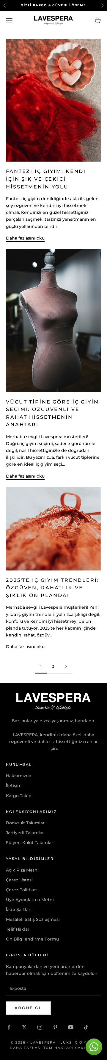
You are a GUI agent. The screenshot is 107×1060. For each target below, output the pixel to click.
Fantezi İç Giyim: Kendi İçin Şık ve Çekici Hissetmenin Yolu (46, 178)
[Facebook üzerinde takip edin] (9, 1027)
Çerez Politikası (22, 889)
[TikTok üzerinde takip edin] (86, 1027)
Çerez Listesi (19, 880)
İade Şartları (19, 909)
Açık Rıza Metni (22, 870)
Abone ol (28, 1007)
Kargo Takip (19, 795)
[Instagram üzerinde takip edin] (40, 1027)
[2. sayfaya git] (66, 666)
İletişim (14, 785)
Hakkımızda (18, 775)
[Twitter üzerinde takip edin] (24, 1027)
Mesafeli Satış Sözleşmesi (33, 919)
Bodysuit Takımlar (25, 823)
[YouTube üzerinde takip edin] (71, 1027)
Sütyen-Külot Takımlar (29, 842)
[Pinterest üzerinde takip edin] (55, 1027)
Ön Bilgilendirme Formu (32, 939)
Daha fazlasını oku (25, 238)
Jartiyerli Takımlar (25, 832)
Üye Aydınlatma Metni (30, 899)
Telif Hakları (18, 929)
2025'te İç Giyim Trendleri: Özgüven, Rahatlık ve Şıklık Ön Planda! (52, 587)
